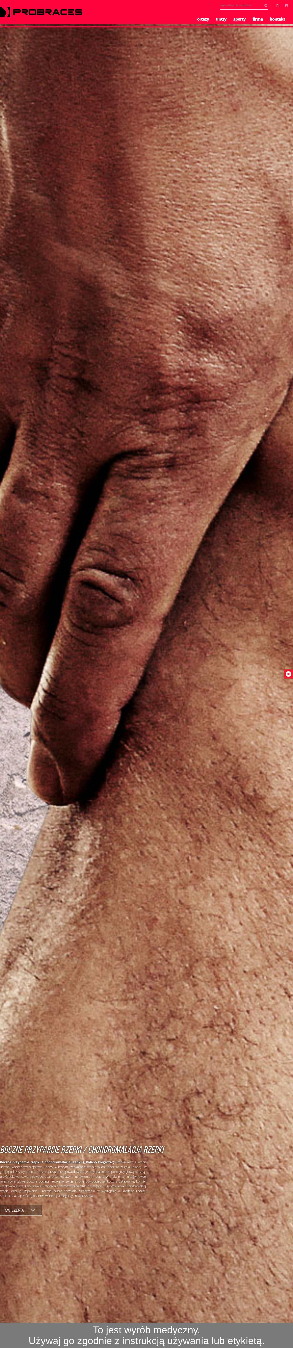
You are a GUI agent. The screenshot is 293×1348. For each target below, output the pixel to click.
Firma (257, 19)
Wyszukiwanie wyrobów (267, 6)
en (287, 5)
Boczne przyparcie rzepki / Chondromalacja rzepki (81, 1150)
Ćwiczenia (14, 1210)
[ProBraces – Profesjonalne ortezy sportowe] (41, 12)
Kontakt (277, 19)
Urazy (221, 19)
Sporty (239, 19)
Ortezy (203, 19)
